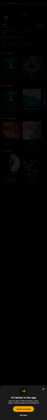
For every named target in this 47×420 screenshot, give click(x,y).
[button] (23, 210)
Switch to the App (23, 409)
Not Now (23, 415)
